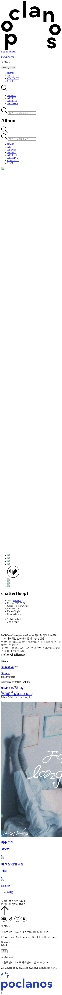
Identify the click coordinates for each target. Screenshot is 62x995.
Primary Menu (8, 68)
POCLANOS (7, 56)
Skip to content (8, 51)
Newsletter (6, 942)
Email (4, 945)
